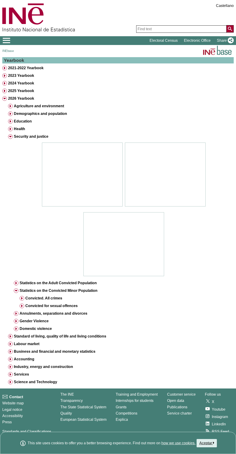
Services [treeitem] (21, 374)
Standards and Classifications (26, 431)
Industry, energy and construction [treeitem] (43, 367)
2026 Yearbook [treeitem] (21, 98)
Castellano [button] (225, 6)
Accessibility (12, 416)
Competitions (126, 413)
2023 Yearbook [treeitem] (21, 76)
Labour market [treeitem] (26, 344)
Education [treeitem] (23, 121)
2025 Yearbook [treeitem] (21, 91)
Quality (66, 413)
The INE (67, 394)
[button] (224, 40)
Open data (175, 401)
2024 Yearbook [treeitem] (21, 83)
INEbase (8, 51)
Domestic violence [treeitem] (36, 329)
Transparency (71, 401)
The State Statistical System (83, 407)
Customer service (181, 394)
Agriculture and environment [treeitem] (39, 106)
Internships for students (134, 401)
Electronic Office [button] (197, 40)
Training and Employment (137, 394)
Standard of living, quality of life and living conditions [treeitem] (60, 336)
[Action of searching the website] (230, 29)
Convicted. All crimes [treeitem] (43, 298)
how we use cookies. (178, 443)
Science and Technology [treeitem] (35, 382)
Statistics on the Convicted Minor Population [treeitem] (58, 291)
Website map (13, 403)
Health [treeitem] (19, 129)
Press (7, 422)
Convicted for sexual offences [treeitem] (51, 306)
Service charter (179, 413)
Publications (177, 407)
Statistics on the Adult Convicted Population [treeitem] (58, 283)
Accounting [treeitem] (24, 359)
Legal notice (12, 410)
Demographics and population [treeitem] (40, 114)
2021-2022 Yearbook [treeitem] (26, 68)
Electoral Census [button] (164, 40)
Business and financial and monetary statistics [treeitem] (54, 351)
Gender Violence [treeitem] (34, 321)
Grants (121, 407)
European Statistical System (83, 419)
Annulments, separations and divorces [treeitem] (53, 313)
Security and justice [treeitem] (31, 136)
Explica (122, 419)
